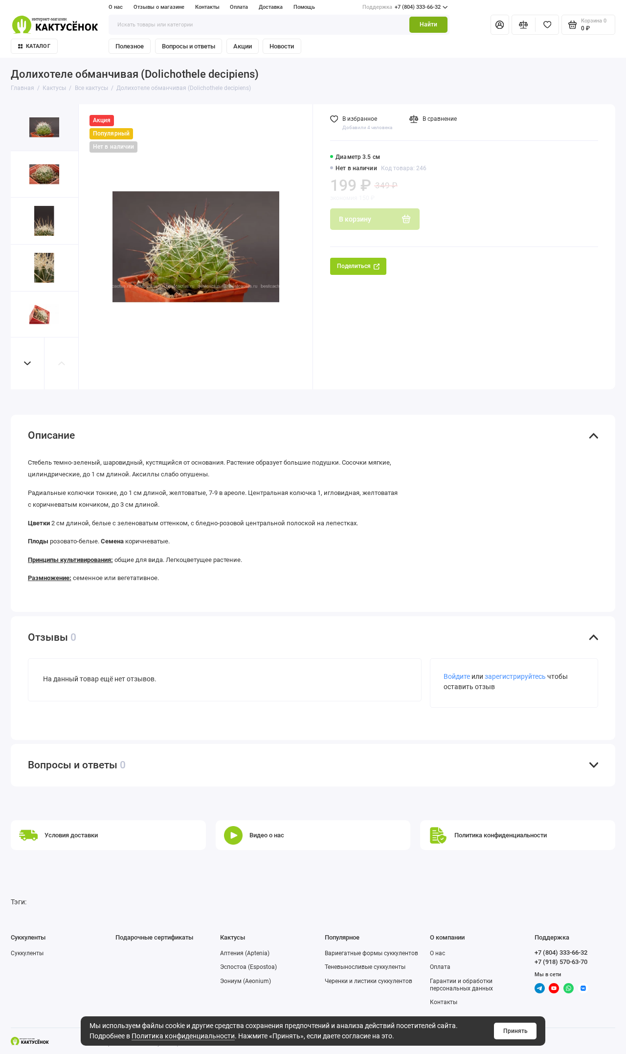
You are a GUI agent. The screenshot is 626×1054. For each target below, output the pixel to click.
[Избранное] (547, 24)
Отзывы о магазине (159, 7)
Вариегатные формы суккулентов (371, 953)
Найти (428, 24)
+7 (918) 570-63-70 (561, 961)
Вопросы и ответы (188, 46)
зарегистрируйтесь (515, 676)
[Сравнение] (523, 24)
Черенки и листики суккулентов (368, 981)
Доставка (271, 7)
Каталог (38, 46)
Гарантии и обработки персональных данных (461, 985)
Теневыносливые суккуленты (365, 967)
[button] (28, 363)
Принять (515, 1031)
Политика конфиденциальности (183, 1036)
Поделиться (354, 266)
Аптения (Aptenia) (244, 953)
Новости (281, 46)
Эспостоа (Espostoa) (248, 967)
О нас (116, 7)
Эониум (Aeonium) (245, 981)
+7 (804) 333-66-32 (401, 7)
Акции (242, 46)
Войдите (457, 676)
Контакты (207, 7)
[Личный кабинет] (500, 24)
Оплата (239, 7)
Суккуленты (27, 953)
